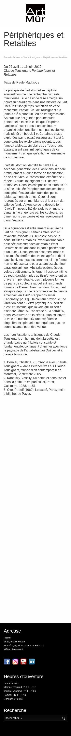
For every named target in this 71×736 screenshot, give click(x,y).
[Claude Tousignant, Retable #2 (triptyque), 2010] (52, 434)
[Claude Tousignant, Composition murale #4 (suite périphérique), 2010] (19, 434)
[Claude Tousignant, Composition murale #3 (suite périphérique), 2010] (19, 504)
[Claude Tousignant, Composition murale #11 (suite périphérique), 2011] (19, 411)
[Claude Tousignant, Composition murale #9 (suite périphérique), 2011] (19, 457)
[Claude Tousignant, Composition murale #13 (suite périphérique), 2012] (19, 527)
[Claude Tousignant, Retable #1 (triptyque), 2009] (52, 457)
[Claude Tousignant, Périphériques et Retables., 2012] (52, 411)
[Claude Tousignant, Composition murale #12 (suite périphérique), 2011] (52, 527)
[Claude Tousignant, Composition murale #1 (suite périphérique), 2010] (19, 573)
